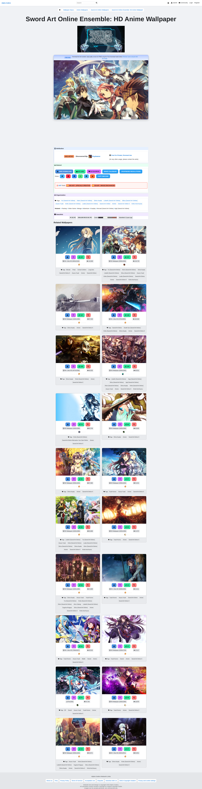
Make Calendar (110, 171)
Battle (83, 659)
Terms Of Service (77, 780)
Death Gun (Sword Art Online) (132, 327)
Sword (89, 659)
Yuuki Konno (112, 491)
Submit (174, 3)
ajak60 (83, 432)
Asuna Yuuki (59, 204)
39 (82, 749)
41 (82, 646)
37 (128, 646)
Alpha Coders (6, 3)
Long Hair (91, 269)
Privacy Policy (64, 780)
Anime (114, 204)
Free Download (64, 171)
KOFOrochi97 (129, 374)
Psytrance (96, 156)
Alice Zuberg (77, 604)
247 (81, 257)
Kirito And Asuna (137, 204)
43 (128, 585)
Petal (74, 269)
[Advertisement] (101, 133)
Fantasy (64, 208)
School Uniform (82, 269)
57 (128, 479)
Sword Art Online (105, 204)
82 (82, 527)
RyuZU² (129, 535)
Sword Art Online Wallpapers (100, 10)
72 (82, 424)
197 (81, 315)
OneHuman (129, 432)
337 (127, 257)
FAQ (56, 780)
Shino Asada (98, 200)
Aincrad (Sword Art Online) (105, 208)
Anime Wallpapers (82, 10)
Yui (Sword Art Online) (68, 200)
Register (197, 3)
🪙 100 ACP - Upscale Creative (78, 185)
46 (128, 697)
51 (82, 697)
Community (184, 3)
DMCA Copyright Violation (127, 780)
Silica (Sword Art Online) (129, 200)
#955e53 (114, 217)
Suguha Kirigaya (67, 607)
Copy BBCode (103, 176)
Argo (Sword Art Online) (134, 379)
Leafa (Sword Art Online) (90, 204)
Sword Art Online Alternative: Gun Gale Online (75, 440)
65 (128, 527)
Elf (65, 710)
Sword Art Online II (124, 204)
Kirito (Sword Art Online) (72, 204)
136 (127, 315)
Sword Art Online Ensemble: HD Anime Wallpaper (127, 10)
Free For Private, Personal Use (121, 155)
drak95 (83, 265)
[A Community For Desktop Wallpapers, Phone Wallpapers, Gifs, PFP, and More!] (59, 10)
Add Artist (69, 156)
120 (127, 366)
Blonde (68, 269)
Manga (79, 208)
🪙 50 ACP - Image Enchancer (103, 185)
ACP (59, 185)
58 (82, 585)
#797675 (109, 217)
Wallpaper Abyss (68, 10)
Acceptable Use (90, 780)
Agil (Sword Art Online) (121, 208)
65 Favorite (94, 171)
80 (82, 479)
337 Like (80, 171)
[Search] (96, 2)
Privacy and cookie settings (147, 780)
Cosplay (93, 208)
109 (81, 366)
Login (191, 3)
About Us (49, 780)
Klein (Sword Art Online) (84, 200)
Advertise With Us (111, 780)
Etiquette (100, 780)
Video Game (71, 208)
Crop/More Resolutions (131, 171)
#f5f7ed (105, 217)
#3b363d (100, 217)
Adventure (86, 208)
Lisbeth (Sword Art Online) (112, 200)
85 (128, 424)
